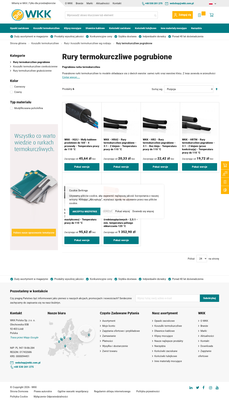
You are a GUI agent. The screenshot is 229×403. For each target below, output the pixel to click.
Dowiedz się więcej (143, 211)
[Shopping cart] (225, 165)
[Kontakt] (225, 173)
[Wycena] (225, 182)
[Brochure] (225, 190)
